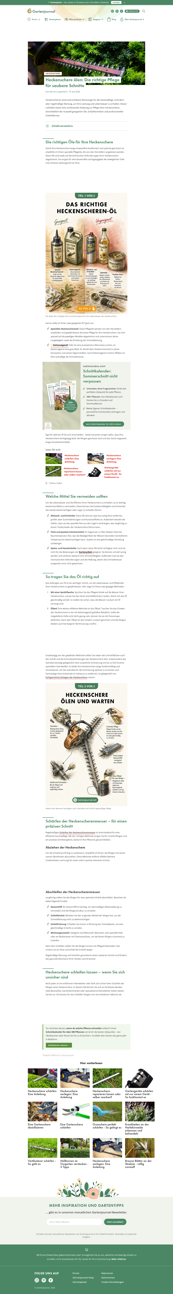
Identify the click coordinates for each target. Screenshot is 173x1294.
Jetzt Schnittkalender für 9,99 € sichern (103, 424)
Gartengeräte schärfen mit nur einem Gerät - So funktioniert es (139, 1094)
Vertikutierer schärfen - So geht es (42, 1162)
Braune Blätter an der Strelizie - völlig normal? (138, 1164)
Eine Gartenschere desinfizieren (39, 1125)
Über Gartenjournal (133, 19)
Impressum (107, 1273)
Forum (34, 19)
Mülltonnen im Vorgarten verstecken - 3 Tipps (74, 1164)
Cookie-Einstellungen (112, 1282)
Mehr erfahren (118, 1259)
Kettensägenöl (60, 345)
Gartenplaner (55, 19)
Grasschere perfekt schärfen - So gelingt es (107, 1125)
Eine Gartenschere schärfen (71, 1125)
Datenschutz (108, 1277)
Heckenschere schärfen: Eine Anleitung (72, 458)
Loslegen (116, 2)
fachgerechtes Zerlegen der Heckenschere (66, 677)
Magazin (97, 19)
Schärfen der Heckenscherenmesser (77, 832)
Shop (114, 19)
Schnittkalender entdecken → (59, 1045)
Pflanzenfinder (75, 19)
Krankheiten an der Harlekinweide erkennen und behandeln (137, 1128)
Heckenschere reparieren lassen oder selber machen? (74, 471)
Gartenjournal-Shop (83, 1277)
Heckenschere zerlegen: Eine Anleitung (114, 458)
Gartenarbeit (85, 552)
